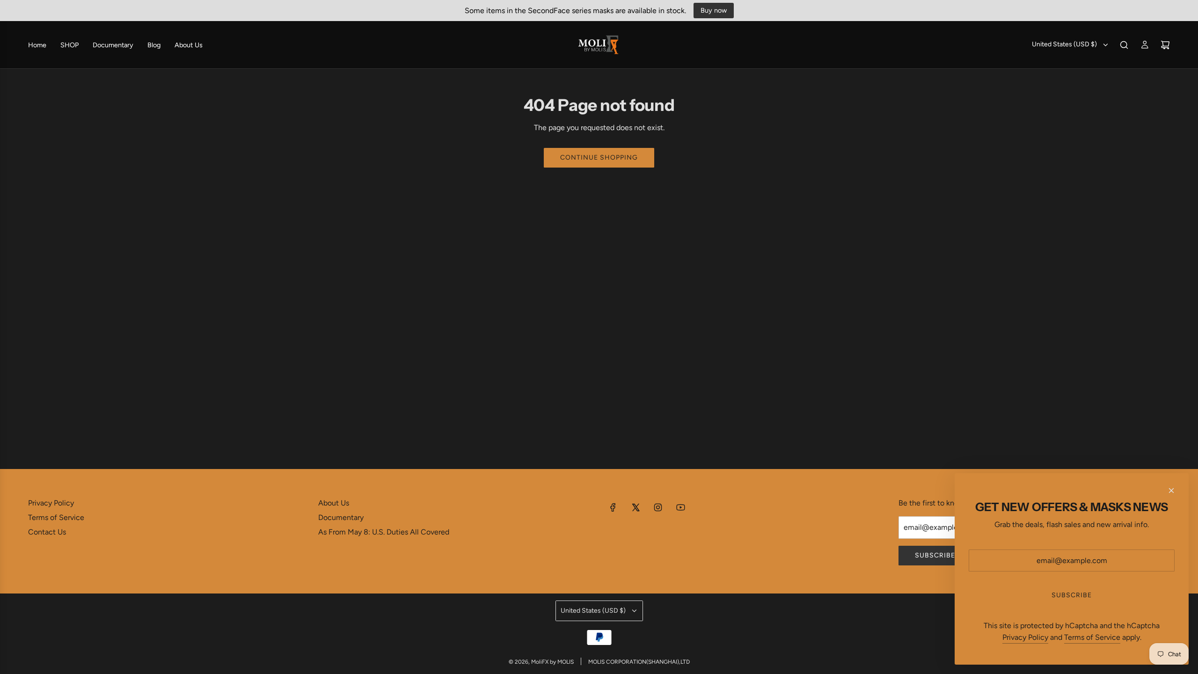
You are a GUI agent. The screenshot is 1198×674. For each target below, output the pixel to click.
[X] (635, 507)
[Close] (1171, 490)
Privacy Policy (1025, 637)
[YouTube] (680, 507)
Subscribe (935, 555)
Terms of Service (1092, 637)
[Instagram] (658, 507)
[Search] (1124, 45)
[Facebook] (613, 507)
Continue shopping (599, 157)
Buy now (714, 10)
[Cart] (1165, 45)
